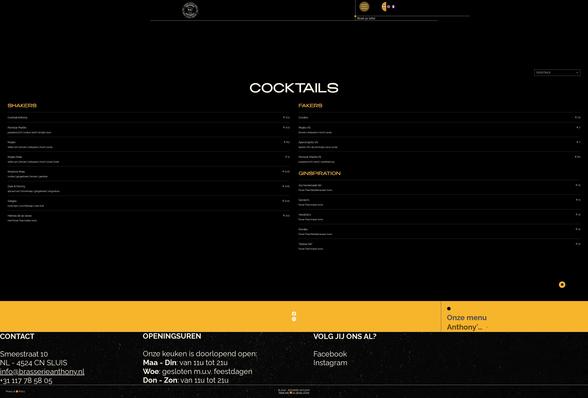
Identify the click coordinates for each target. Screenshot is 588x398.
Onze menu (467, 317)
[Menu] (364, 7)
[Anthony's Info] (487, 327)
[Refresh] (562, 284)
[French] (393, 6)
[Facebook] (294, 314)
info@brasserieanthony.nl (42, 371)
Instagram (330, 362)
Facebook (330, 354)
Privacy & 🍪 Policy (15, 391)
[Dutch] (384, 6)
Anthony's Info (465, 327)
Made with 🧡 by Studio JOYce (294, 392)
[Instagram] (294, 319)
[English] (388, 6)
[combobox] (557, 73)
